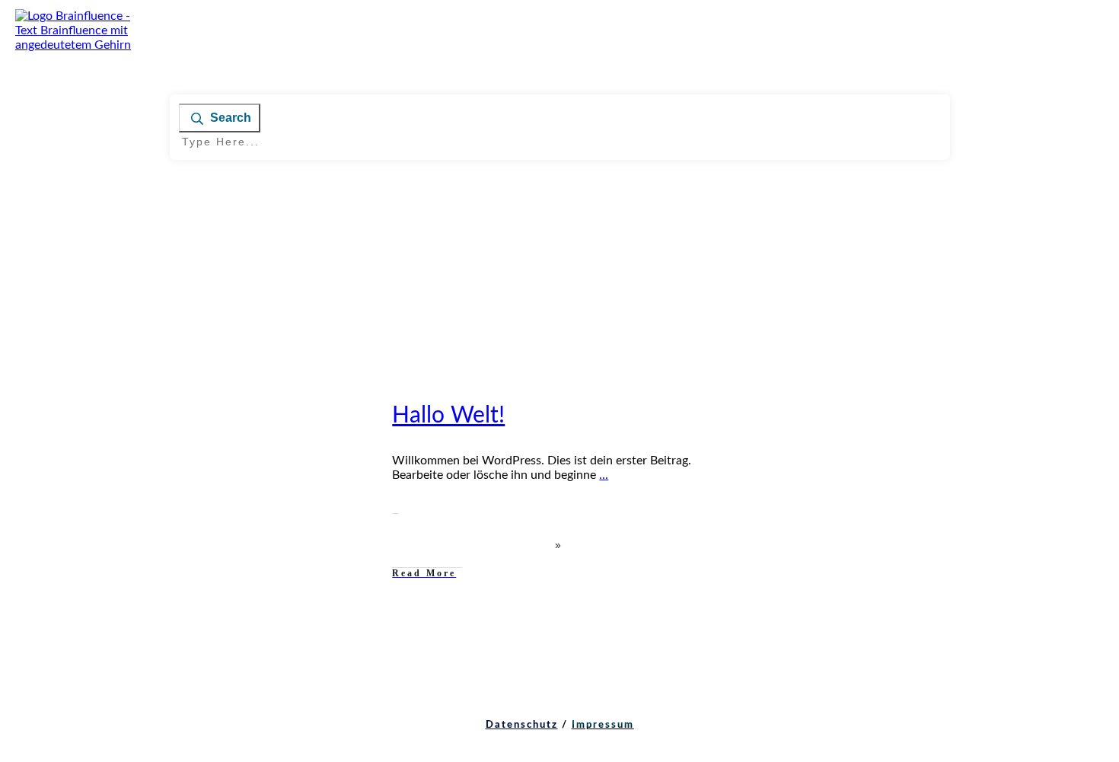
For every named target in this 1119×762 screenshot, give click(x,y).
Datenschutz (522, 725)
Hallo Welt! (448, 415)
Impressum (603, 725)
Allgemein (323, 403)
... (603, 475)
